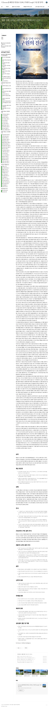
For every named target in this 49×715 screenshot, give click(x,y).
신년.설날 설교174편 (6, 134)
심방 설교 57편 (5, 122)
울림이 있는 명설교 (16, 6)
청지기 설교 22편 (5, 123)
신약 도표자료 (4, 177)
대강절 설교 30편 (5, 156)
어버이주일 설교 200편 (6, 147)
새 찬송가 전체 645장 (6, 182)
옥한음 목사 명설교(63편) (6, 101)
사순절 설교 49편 (5, 137)
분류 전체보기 (5, 52)
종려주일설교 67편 (5, 140)
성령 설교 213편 (5, 148)
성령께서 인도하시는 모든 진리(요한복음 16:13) (25, 657)
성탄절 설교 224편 (5, 158)
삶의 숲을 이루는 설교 (40, 6)
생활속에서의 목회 (5, 171)
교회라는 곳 (4, 166)
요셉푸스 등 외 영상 (5, 178)
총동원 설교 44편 (5, 117)
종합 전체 (23, 654)
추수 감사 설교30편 (5, 154)
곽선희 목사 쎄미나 (5, 94)
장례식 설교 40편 (5, 128)
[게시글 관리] (22, 648)
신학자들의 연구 (5, 172)
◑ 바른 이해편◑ (5, 164)
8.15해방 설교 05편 (5, 151)
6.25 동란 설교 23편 (6, 150)
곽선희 (7, 6)
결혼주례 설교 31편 (5, 125)
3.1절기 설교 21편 (5, 136)
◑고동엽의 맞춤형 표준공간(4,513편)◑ (6, 55)
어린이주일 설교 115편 (6, 145)
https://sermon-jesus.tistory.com (24, 687)
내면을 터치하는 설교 (27, 6)
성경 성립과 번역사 (5, 175)
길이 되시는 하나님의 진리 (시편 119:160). (24, 660)
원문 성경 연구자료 (5, 167)
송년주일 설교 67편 (5, 162)
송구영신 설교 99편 (5, 161)
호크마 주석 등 (5, 186)
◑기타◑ (19, 654)
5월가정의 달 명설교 (6, 144)
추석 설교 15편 (5, 153)
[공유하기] (20, 648)
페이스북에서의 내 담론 (6, 76)
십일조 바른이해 (5, 80)
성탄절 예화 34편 (5, 159)
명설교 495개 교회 (5, 183)
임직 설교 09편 (5, 120)
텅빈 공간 (4, 191)
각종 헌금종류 (4, 185)
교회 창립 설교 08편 (5, 114)
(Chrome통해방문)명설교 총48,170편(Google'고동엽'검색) (22, 2)
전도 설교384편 (5, 115)
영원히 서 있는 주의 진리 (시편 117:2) (24, 656)
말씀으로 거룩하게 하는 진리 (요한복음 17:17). (25, 659)
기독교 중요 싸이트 (5, 180)
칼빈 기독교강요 (5, 174)
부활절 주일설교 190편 (6, 142)
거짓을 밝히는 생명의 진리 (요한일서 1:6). (24, 662)
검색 (44, 2)
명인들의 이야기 (5, 169)
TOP (47, 705)
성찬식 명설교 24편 (5, 118)
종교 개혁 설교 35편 (5, 126)
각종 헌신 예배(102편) (6, 129)
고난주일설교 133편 (5, 139)
